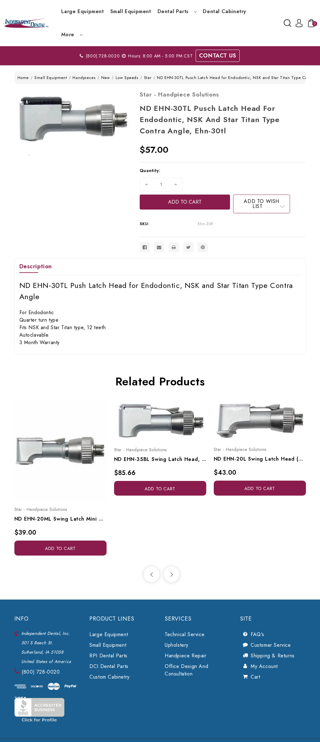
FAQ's (257, 634)
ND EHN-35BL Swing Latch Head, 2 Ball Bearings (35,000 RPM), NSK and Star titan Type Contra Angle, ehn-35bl (160, 459)
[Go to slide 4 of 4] (151, 574)
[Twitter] (188, 247)
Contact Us (217, 56)
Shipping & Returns (273, 655)
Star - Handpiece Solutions (179, 94)
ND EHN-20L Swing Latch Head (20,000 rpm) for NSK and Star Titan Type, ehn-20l (260, 459)
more (68, 34)
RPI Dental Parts (108, 655)
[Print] (174, 247)
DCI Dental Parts (108, 666)
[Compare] (67, 447)
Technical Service (184, 634)
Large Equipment (82, 11)
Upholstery (176, 645)
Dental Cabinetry (224, 11)
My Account (264, 666)
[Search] (287, 23)
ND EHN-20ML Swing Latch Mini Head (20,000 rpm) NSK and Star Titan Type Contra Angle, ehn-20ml (60, 518)
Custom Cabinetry (109, 676)
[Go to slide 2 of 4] (171, 574)
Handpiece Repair (186, 655)
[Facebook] (145, 247)
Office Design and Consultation (186, 670)
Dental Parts (174, 11)
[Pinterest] (203, 247)
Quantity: (150, 170)
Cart (255, 676)
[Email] (159, 247)
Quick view (53, 447)
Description (35, 266)
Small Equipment (130, 11)
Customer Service (271, 645)
